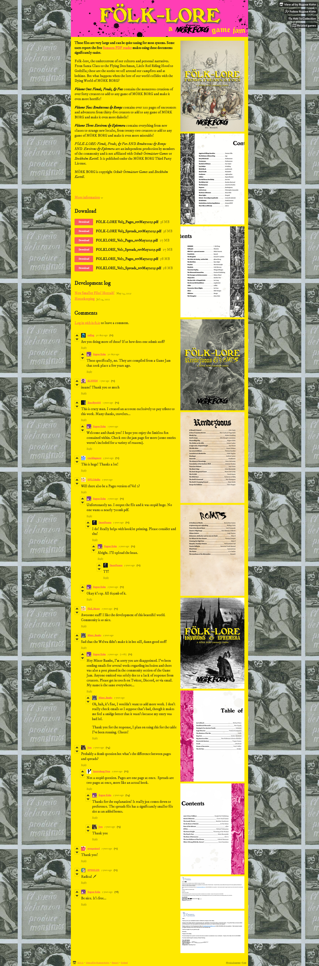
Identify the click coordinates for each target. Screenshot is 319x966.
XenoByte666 (94, 402)
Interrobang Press (101, 771)
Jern (90, 747)
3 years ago (108, 458)
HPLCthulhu (94, 479)
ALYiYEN (93, 380)
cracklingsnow (94, 458)
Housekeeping (85, 299)
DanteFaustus (105, 522)
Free (244, 962)
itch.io (80, 962)
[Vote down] (77, 339)
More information (87, 197)
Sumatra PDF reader (117, 48)
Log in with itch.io (87, 323)
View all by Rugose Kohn (97, 962)
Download (84, 222)
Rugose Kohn (99, 354)
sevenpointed (94, 848)
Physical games (233, 962)
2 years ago (108, 402)
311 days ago (102, 335)
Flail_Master (94, 608)
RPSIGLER (94, 870)
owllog (91, 335)
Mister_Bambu (94, 635)
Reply (84, 347)
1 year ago (104, 380)
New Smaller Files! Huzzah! (94, 293)
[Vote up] (77, 335)
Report (115, 962)
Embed (124, 962)
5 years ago (107, 479)
